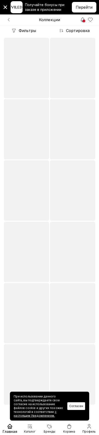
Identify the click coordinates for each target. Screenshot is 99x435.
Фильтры (27, 30)
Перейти (84, 7)
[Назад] (9, 20)
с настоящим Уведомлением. (35, 413)
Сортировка (78, 30)
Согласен (76, 406)
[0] (90, 20)
